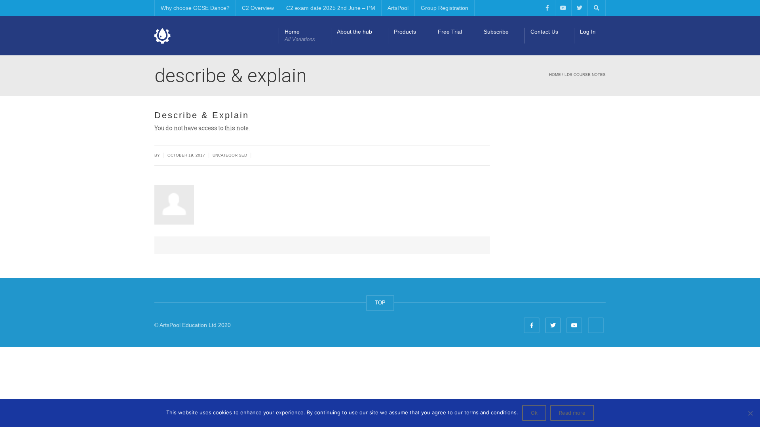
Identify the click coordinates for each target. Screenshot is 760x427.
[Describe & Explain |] (162, 35)
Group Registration (444, 8)
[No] (750, 413)
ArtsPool (398, 8)
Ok (534, 413)
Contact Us (544, 31)
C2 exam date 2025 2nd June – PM (330, 8)
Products (405, 31)
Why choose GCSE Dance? (195, 8)
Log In (588, 31)
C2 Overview (258, 8)
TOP (380, 303)
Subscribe (496, 31)
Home (300, 35)
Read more (572, 413)
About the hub (354, 31)
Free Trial (450, 31)
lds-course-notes (585, 74)
